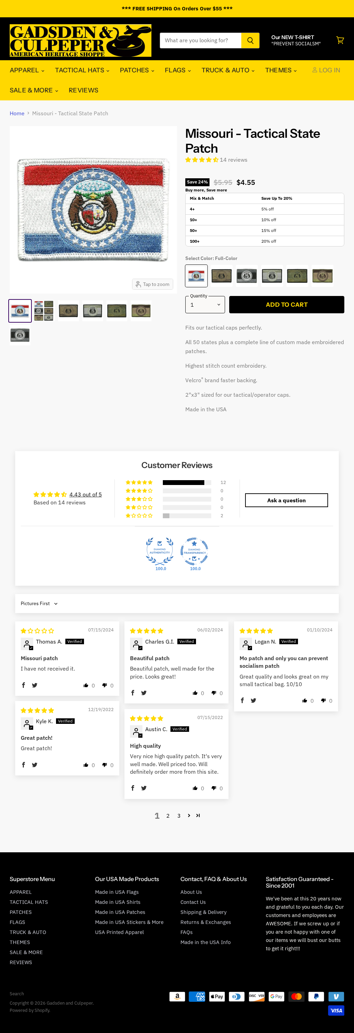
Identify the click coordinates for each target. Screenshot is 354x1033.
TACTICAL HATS (80, 70)
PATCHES (135, 70)
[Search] (250, 40)
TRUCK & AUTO (226, 70)
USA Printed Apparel (119, 932)
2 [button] (168, 815)
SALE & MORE (32, 90)
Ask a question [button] (286, 500)
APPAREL (25, 70)
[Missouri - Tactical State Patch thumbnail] (20, 311)
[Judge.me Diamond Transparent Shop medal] (194, 551)
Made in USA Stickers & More (129, 922)
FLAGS (176, 70)
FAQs (186, 932)
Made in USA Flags (117, 892)
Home (17, 113)
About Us (191, 892)
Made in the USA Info (205, 942)
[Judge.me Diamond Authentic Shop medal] (160, 551)
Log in (329, 70)
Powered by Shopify (29, 1010)
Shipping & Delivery (203, 912)
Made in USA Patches (120, 912)
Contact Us (193, 902)
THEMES (279, 70)
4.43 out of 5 (85, 494)
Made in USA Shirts (117, 902)
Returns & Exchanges (205, 922)
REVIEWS (83, 90)
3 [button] (179, 815)
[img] (37, 630)
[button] (202, 159)
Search (17, 994)
